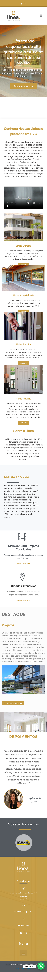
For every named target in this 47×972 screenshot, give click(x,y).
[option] (23, 61)
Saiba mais (23, 264)
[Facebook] (22, 4)
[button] (41, 15)
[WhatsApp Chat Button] (41, 966)
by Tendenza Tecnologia (23, 968)
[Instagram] (25, 4)
